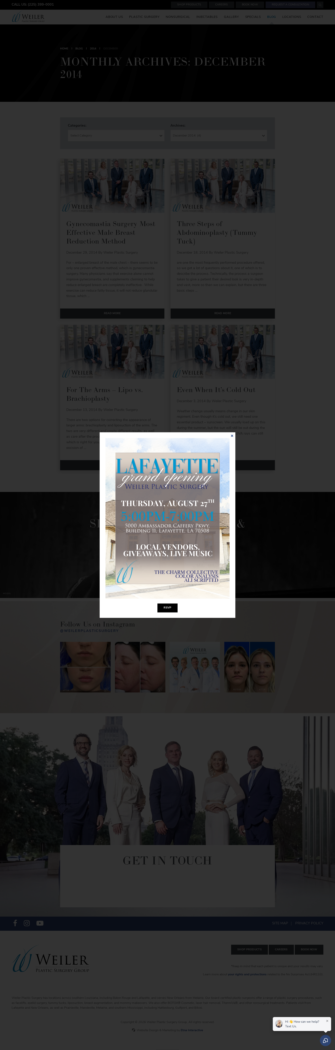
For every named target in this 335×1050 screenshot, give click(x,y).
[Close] (232, 435)
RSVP (167, 607)
